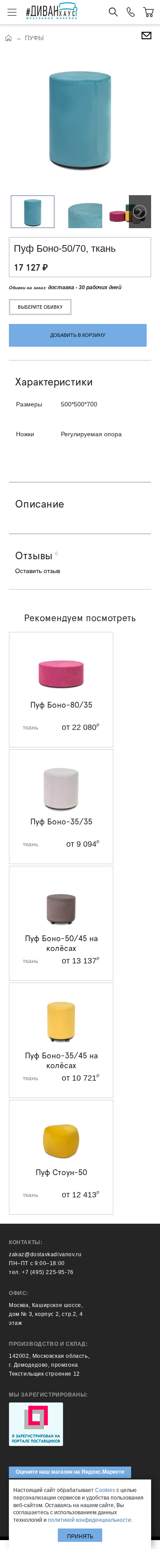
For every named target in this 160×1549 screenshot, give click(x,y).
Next (140, 211)
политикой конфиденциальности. (90, 1520)
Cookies (105, 1490)
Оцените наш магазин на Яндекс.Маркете (70, 1472)
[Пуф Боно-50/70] (80, 117)
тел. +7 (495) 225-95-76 (41, 1272)
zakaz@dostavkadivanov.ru (45, 1254)
